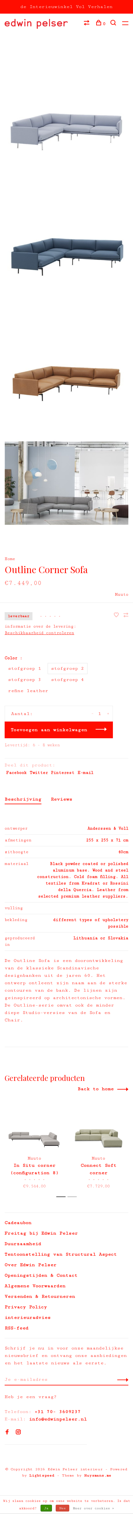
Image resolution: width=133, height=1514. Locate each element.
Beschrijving (23, 799)
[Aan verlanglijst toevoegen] (118, 615)
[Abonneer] (121, 1379)
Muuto (121, 594)
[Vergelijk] (87, 23)
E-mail (85, 772)
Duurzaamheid (23, 1243)
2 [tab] (73, 1197)
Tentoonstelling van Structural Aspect (61, 1254)
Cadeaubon (18, 1222)
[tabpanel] (34, 1145)
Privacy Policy (26, 1307)
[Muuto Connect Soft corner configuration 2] (98, 1127)
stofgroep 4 (67, 679)
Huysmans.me (97, 1475)
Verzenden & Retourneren (40, 1296)
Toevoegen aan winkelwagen (49, 729)
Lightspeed (41, 1475)
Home (10, 558)
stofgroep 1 (24, 668)
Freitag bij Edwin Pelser (41, 1233)
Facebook (16, 772)
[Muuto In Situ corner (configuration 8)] (34, 1127)
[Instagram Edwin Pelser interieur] (18, 1432)
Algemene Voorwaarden (35, 1285)
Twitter (39, 772)
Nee (62, 1508)
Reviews (61, 799)
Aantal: (22, 713)
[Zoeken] (114, 23)
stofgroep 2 (67, 668)
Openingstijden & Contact (41, 1275)
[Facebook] (7, 1432)
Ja (46, 1508)
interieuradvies (28, 1317)
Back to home (96, 1088)
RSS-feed (16, 1328)
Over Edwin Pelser (31, 1264)
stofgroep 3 (24, 679)
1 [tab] (62, 1197)
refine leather (28, 690)
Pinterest (63, 772)
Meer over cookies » (93, 1508)
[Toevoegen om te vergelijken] (125, 615)
